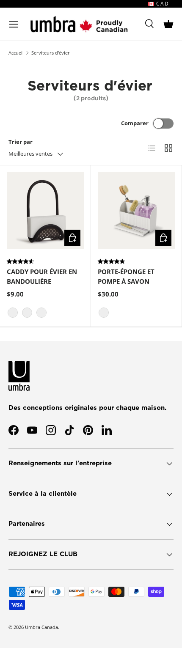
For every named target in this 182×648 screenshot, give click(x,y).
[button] (168, 24)
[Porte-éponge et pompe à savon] (136, 210)
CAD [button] (161, 3)
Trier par (20, 142)
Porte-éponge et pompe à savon (126, 276)
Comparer (135, 123)
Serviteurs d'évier (50, 52)
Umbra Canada (41, 627)
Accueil (16, 52)
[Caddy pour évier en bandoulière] (45, 210)
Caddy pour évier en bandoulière (42, 276)
